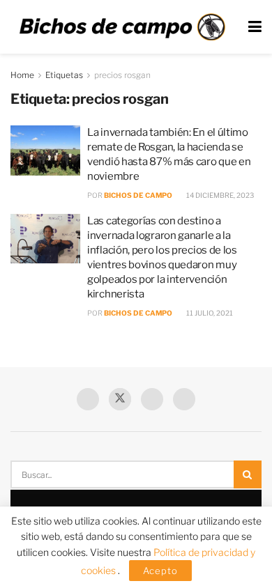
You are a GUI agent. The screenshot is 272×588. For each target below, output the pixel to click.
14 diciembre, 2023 (219, 195)
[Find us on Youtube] (152, 399)
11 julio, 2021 (209, 313)
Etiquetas (64, 75)
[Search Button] (248, 474)
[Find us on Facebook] (88, 399)
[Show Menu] (255, 27)
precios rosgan (122, 75)
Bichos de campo (138, 195)
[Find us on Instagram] (184, 399)
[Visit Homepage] (122, 27)
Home (22, 75)
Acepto (160, 570)
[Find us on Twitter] (120, 399)
